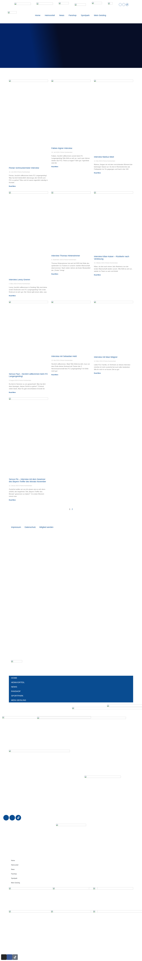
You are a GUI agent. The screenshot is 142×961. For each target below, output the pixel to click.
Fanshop (72, 15)
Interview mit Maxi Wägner (105, 357)
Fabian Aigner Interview (61, 148)
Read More (12, 186)
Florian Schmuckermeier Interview (24, 168)
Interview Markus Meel (104, 157)
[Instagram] (120, 4)
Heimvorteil (50, 15)
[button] (125, 15)
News (61, 15)
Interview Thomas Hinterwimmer (65, 256)
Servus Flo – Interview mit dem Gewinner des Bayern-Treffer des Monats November (27, 480)
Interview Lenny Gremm (19, 279)
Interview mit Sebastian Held (64, 356)
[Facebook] (123, 4)
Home (37, 15)
